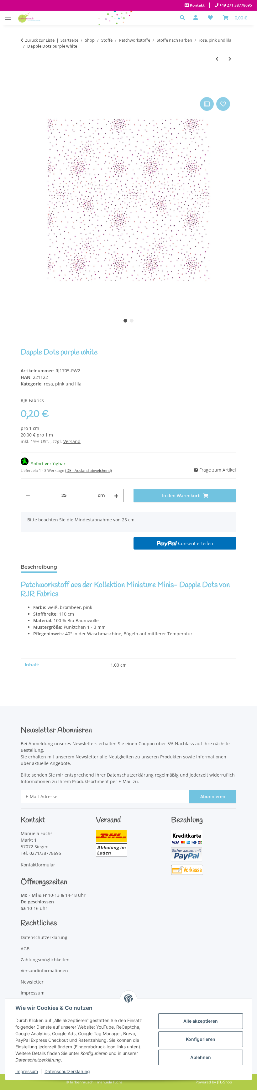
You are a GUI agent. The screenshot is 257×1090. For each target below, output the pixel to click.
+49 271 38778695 (235, 5)
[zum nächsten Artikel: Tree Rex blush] (229, 58)
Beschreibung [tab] (39, 567)
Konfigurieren (200, 1039)
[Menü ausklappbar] (8, 14)
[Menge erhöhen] (116, 495)
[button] (184, 17)
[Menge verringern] (28, 495)
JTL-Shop (224, 1082)
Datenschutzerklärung (67, 1071)
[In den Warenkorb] (26, 88)
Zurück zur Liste (40, 40)
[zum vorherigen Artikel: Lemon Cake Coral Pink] (217, 58)
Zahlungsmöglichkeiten (45, 960)
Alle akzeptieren (200, 1021)
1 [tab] (125, 321)
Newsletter (32, 982)
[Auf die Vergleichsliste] (207, 104)
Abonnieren (212, 796)
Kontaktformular (38, 865)
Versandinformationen (44, 971)
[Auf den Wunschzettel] (223, 104)
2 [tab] (132, 321)
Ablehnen (200, 1057)
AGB (25, 949)
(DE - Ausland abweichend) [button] (88, 470)
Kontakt (197, 5)
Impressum (26, 1071)
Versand (72, 441)
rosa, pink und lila (62, 384)
